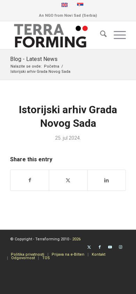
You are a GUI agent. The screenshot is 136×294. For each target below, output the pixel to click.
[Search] (100, 35)
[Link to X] (89, 247)
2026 (76, 239)
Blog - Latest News (34, 59)
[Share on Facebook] (29, 180)
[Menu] (116, 35)
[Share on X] (68, 180)
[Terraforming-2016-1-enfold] (56, 35)
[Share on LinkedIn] (107, 180)
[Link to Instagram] (120, 247)
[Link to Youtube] (110, 247)
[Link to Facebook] (100, 247)
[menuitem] (100, 35)
